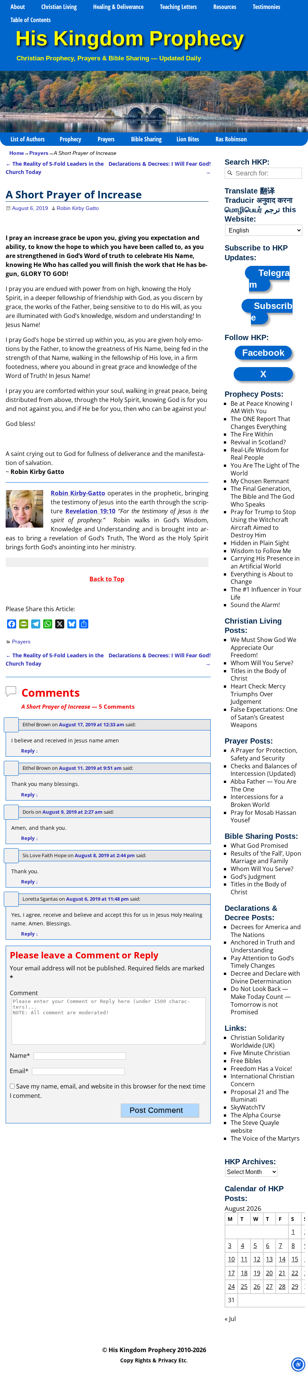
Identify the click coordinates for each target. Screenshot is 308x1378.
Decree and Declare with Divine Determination (265, 977)
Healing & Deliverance (118, 7)
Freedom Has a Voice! (261, 1069)
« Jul (230, 1319)
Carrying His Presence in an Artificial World (265, 562)
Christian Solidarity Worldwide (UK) (257, 1041)
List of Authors (28, 139)
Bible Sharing (146, 139)
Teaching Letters (178, 7)
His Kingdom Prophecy (129, 38)
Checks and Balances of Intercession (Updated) (264, 770)
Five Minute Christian (260, 1053)
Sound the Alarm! (255, 605)
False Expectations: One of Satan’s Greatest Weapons (264, 717)
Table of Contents (31, 20)
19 (257, 1273)
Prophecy (70, 139)
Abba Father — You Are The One (263, 785)
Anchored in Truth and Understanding (263, 946)
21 (282, 1273)
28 (282, 1286)
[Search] (230, 173)
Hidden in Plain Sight (260, 543)
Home (16, 153)
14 (282, 1259)
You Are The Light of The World (265, 469)
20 (269, 1273)
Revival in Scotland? (258, 442)
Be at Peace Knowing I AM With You (261, 407)
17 (231, 1273)
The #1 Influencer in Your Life (266, 593)
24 (231, 1286)
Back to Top (106, 579)
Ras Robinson (231, 139)
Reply (29, 750)
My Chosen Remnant (260, 481)
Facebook (263, 353)
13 (269, 1259)
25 (244, 1286)
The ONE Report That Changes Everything (260, 423)
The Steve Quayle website (255, 1127)
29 (294, 1286)
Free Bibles (246, 1061)
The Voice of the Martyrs (265, 1138)
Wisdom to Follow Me (261, 551)
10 (231, 1259)
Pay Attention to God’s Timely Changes (262, 962)
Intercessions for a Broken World (257, 801)
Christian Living (59, 7)
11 (244, 1259)
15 (294, 1259)
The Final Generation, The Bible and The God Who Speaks (262, 496)
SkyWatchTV (248, 1107)
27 (269, 1286)
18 (244, 1273)
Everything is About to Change (262, 578)
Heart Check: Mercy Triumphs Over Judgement (258, 694)
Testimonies (266, 7)
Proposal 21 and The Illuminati (260, 1096)
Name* (20, 1055)
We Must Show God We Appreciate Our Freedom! (263, 647)
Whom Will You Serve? (262, 663)
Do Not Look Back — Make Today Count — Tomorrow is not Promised (261, 1000)
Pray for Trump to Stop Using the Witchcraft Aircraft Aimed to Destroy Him (263, 523)
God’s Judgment (253, 877)
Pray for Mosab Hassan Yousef (263, 816)
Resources (224, 7)
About (18, 7)
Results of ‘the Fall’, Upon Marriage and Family (266, 857)
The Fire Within (252, 434)
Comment (24, 993)
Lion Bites (188, 139)
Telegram (269, 279)
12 (257, 1259)
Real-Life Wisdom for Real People (260, 454)
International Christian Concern (262, 1080)
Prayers (106, 139)
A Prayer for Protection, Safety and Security (264, 754)
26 (257, 1286)
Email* (19, 1071)
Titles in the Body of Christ (258, 675)
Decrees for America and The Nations (266, 931)
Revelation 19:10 (90, 511)
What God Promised (259, 845)
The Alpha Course (256, 1115)
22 (294, 1273)
